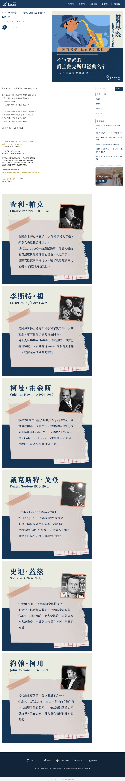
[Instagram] (28, 760)
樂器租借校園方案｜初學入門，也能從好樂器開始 (109, 150)
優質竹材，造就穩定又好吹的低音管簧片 (109, 157)
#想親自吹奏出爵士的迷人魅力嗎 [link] (12, 144)
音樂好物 (99, 109)
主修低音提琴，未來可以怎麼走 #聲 (109, 133)
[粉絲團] (45, 760)
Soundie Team (13, 27)
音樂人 (23, 21)
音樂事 (17, 21)
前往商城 (105, 4)
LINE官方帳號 (64, 760)
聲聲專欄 (82, 4)
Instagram (33, 760)
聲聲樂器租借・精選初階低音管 (107, 144)
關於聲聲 (93, 4)
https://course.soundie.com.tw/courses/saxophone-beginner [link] (21, 172)
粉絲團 (48, 760)
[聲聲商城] (74, 760)
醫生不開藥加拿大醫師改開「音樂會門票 (109, 138)
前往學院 (117, 4)
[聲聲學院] (90, 760)
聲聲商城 (79, 760)
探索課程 (102, 181)
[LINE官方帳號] (57, 760)
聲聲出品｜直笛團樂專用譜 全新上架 (109, 126)
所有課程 (70, 4)
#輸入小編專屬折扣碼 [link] (8, 179)
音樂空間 (99, 113)
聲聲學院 (94, 760)
